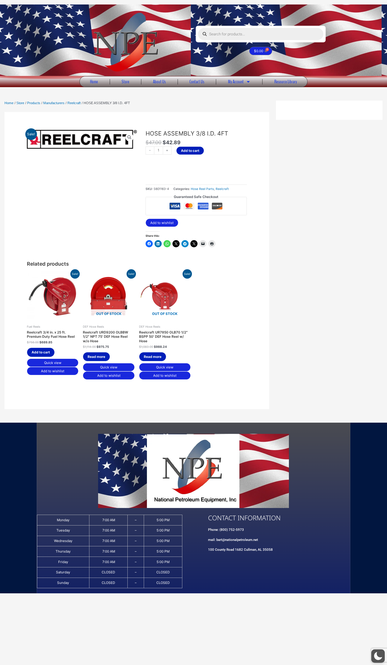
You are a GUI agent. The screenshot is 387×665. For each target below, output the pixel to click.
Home (94, 82)
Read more (96, 357)
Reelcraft (222, 189)
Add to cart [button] (41, 352)
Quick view (52, 363)
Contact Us (196, 82)
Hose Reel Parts (202, 189)
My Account (236, 82)
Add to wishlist (162, 223)
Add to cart (190, 150)
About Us (159, 82)
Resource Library (285, 82)
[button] (129, 137)
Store (125, 82)
